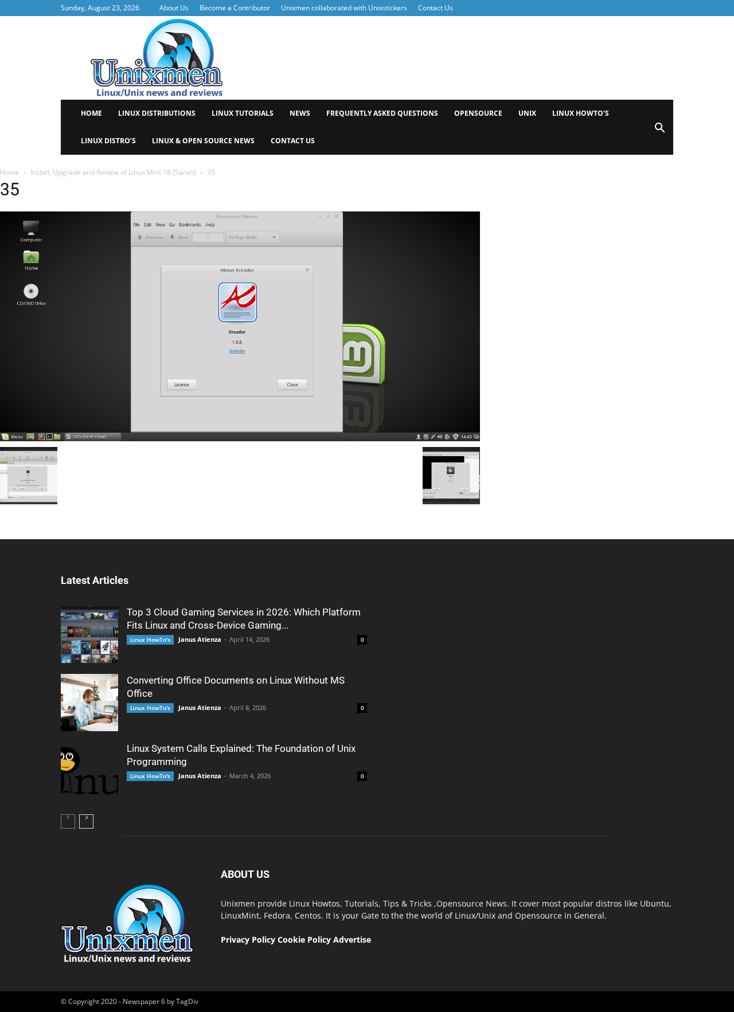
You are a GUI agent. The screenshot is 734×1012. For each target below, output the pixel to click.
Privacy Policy (248, 939)
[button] (659, 131)
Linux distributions (157, 113)
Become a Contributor (235, 8)
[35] (240, 438)
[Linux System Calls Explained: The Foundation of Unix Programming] (89, 770)
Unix (527, 113)
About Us (174, 8)
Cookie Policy (305, 939)
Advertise (352, 939)
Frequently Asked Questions (382, 113)
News (300, 113)
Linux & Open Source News (203, 141)
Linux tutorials (243, 113)
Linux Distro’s (108, 141)
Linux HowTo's (150, 640)
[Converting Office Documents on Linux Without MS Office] (89, 702)
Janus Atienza (199, 639)
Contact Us (435, 8)
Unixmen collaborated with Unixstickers (344, 8)
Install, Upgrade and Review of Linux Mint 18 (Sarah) (113, 172)
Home (91, 113)
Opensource (478, 113)
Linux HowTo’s (580, 113)
